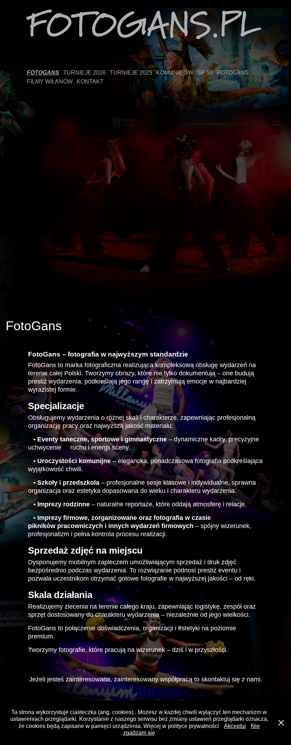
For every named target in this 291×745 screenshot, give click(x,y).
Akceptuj (235, 726)
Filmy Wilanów (50, 81)
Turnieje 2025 (131, 73)
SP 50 (205, 73)
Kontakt (90, 81)
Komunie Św (174, 73)
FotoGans (43, 73)
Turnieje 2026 (84, 73)
